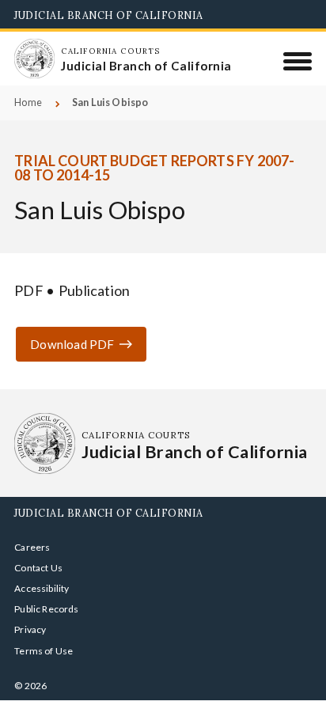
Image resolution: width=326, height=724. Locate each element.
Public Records (46, 609)
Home (28, 102)
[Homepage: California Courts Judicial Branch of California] (34, 58)
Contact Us (38, 568)
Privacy (30, 629)
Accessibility (41, 588)
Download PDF (72, 344)
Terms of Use (43, 651)
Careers (32, 547)
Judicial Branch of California (108, 15)
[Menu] (297, 61)
